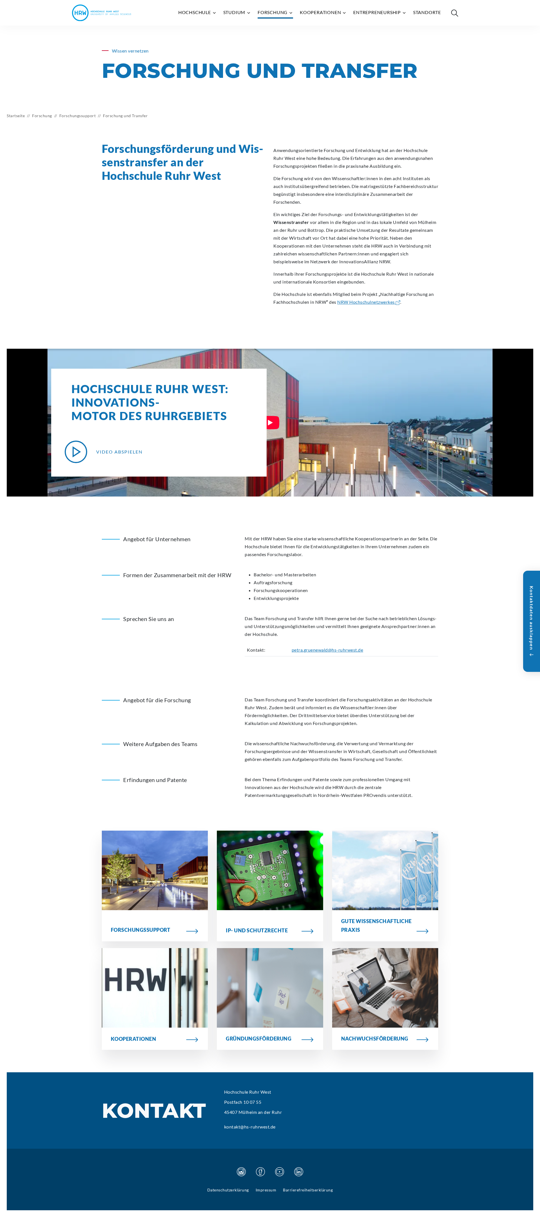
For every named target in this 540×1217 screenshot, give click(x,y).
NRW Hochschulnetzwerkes (366, 302)
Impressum (266, 1189)
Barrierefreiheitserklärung (308, 1189)
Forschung (273, 12)
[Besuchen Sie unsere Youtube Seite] (279, 1171)
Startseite (16, 115)
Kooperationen (321, 12)
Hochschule (195, 12)
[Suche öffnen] (454, 13)
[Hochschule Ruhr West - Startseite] (101, 12)
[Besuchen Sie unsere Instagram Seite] (241, 1171)
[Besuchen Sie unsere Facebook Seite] (260, 1171)
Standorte (427, 12)
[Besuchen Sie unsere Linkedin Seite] (298, 1171)
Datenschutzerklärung (228, 1189)
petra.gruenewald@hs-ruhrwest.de (327, 649)
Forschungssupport (77, 115)
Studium (234, 12)
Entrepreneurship (377, 12)
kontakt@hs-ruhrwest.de (250, 1126)
